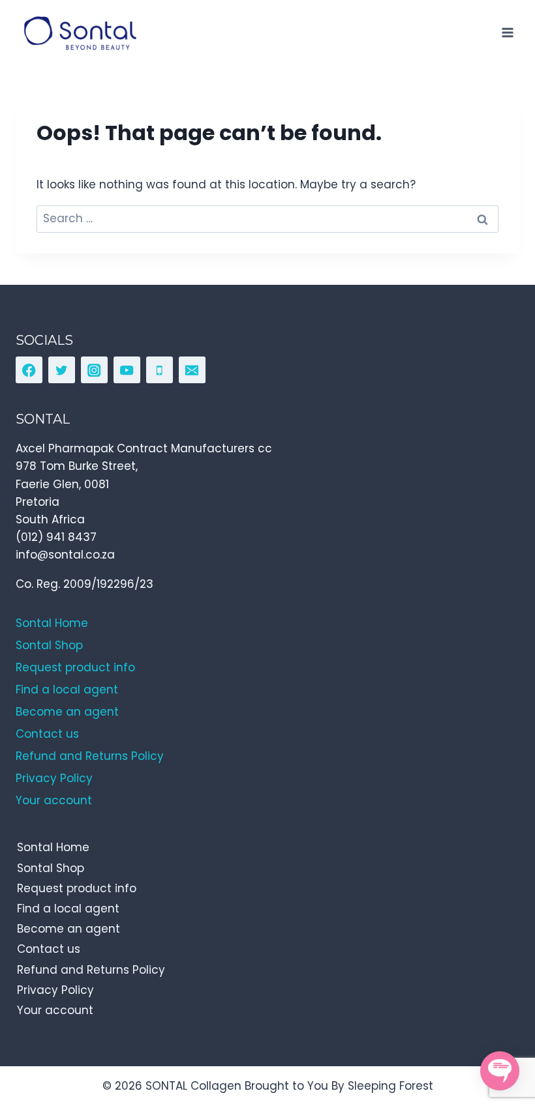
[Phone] (159, 370)
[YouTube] (127, 370)
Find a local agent (68, 908)
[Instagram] (94, 370)
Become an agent (68, 929)
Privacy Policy (55, 990)
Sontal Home (53, 847)
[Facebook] (29, 370)
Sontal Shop (50, 868)
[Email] (192, 370)
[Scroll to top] (496, 1036)
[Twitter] (61, 370)
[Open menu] (507, 32)
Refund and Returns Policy (91, 970)
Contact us (48, 949)
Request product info (76, 888)
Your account (55, 1010)
